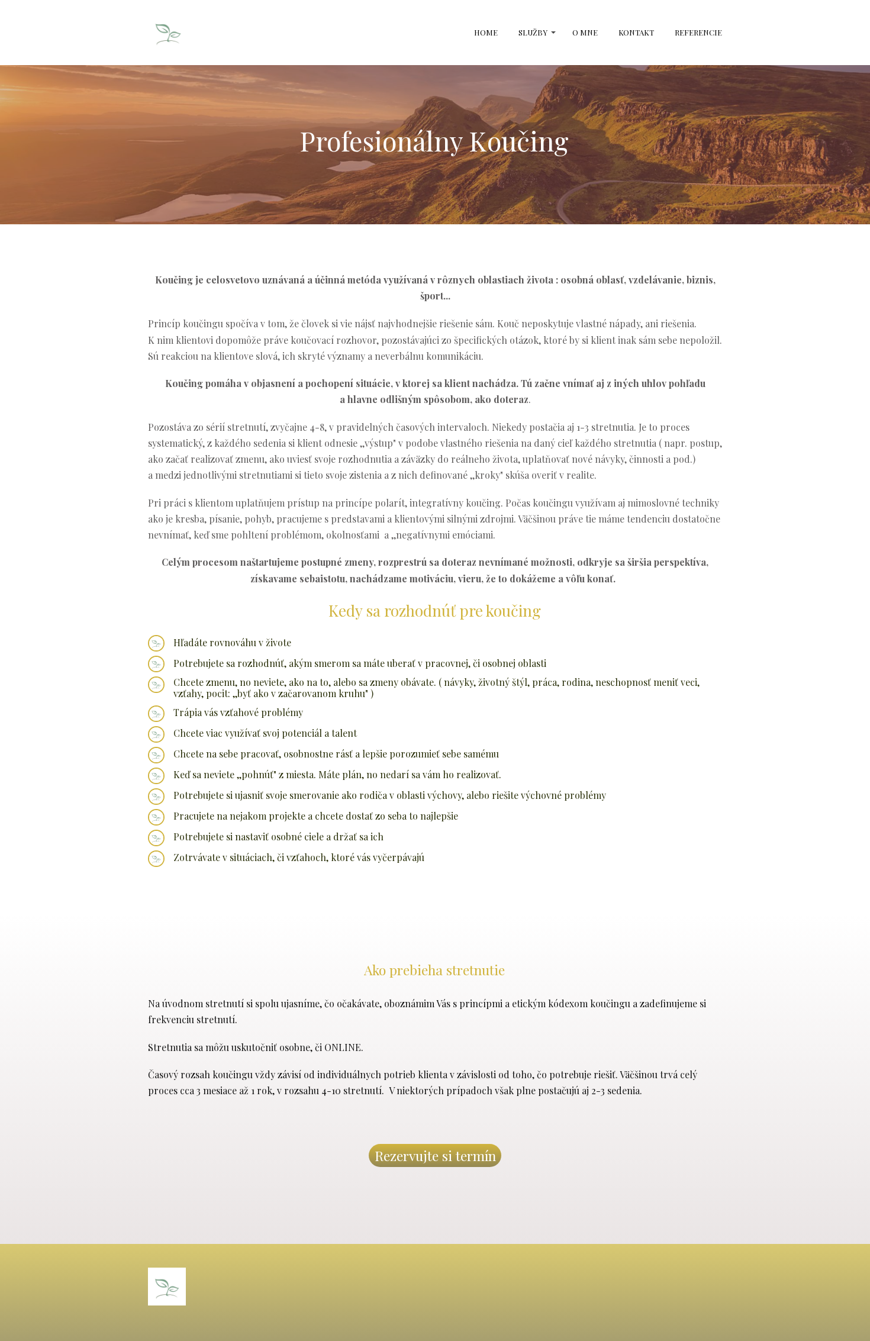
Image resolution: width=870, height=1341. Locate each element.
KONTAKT (636, 32)
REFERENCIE (698, 32)
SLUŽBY (532, 32)
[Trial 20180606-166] (168, 32)
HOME (486, 32)
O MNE (585, 32)
